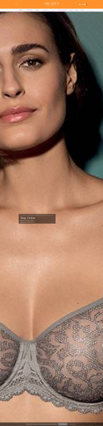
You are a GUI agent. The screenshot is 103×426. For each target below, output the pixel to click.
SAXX (53, 10)
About (71, 10)
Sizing (76, 10)
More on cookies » (73, 424)
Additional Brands (62, 10)
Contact (82, 10)
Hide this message (63, 424)
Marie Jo (37, 10)
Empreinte (21, 10)
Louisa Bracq (46, 10)
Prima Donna (29, 10)
